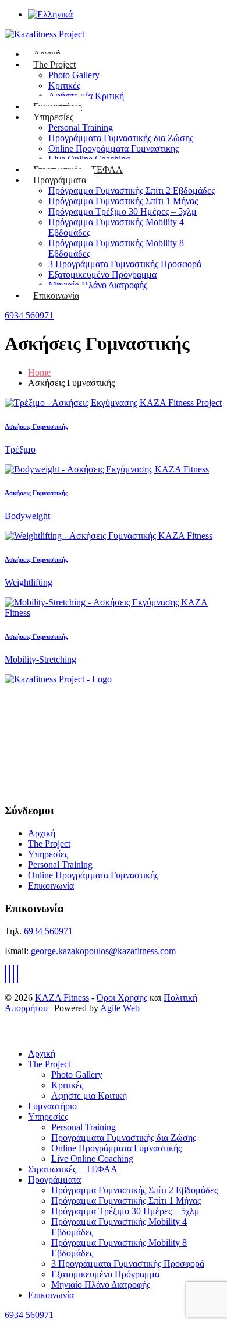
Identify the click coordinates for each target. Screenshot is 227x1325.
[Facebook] (5, 974)
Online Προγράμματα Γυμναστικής (113, 148)
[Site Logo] (44, 34)
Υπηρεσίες (53, 117)
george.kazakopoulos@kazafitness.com (103, 951)
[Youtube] (13, 974)
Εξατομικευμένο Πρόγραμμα (102, 274)
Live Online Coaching (92, 1158)
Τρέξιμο (20, 449)
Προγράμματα (59, 180)
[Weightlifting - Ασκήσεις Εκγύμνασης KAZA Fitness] (108, 536)
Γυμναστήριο (52, 1106)
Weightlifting (28, 582)
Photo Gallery (74, 75)
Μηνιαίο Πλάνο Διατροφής (97, 285)
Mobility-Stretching (40, 659)
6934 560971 (29, 315)
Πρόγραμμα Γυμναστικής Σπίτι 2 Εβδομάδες (131, 190)
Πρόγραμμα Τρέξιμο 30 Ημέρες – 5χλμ (122, 211)
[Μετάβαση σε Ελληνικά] (50, 14)
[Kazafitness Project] (58, 679)
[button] (12, 1034)
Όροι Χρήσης (122, 997)
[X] (9, 974)
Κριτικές (64, 85)
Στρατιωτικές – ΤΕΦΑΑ (73, 1169)
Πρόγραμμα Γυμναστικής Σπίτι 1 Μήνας (123, 201)
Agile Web (120, 1008)
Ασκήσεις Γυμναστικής (36, 426)
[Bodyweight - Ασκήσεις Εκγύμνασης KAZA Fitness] (107, 469)
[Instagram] (17, 974)
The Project (54, 64)
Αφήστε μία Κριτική (89, 1095)
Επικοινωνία (56, 295)
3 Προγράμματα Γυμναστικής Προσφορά (124, 264)
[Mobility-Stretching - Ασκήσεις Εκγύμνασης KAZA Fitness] (113, 613)
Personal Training (80, 127)
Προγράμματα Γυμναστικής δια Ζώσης (120, 138)
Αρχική (41, 833)
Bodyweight (27, 516)
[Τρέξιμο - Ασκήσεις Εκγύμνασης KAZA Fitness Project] (113, 403)
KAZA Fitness (62, 997)
